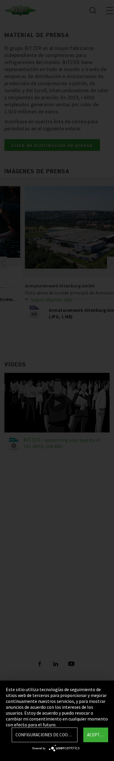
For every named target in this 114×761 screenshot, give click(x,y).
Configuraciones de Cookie (44, 735)
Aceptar (95, 735)
